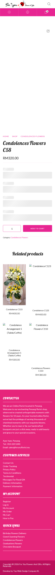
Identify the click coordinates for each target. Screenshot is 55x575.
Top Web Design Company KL (26, 571)
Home (6, 136)
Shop (14, 136)
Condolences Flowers (33, 136)
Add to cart (38, 228)
